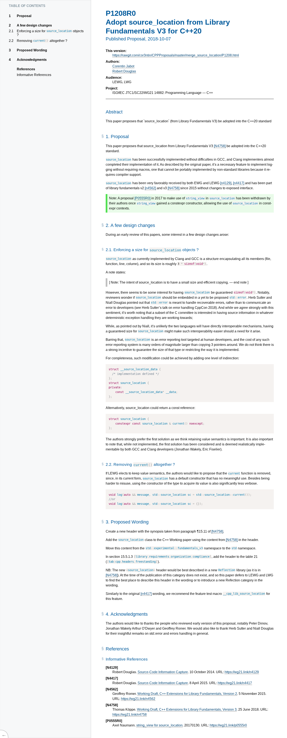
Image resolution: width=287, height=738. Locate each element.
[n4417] (238, 183)
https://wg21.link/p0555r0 (228, 725)
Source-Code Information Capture (163, 672)
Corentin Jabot (123, 66)
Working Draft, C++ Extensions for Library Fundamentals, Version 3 (187, 709)
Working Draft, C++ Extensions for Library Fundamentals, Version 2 (187, 693)
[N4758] (220, 146)
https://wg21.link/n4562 (138, 699)
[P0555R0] (142, 198)
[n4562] (150, 188)
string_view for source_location (159, 725)
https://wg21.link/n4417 (235, 683)
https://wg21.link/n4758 (129, 714)
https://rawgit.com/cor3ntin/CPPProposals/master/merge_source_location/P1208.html (175, 55)
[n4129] (225, 183)
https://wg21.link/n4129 (242, 672)
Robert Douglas (124, 71)
